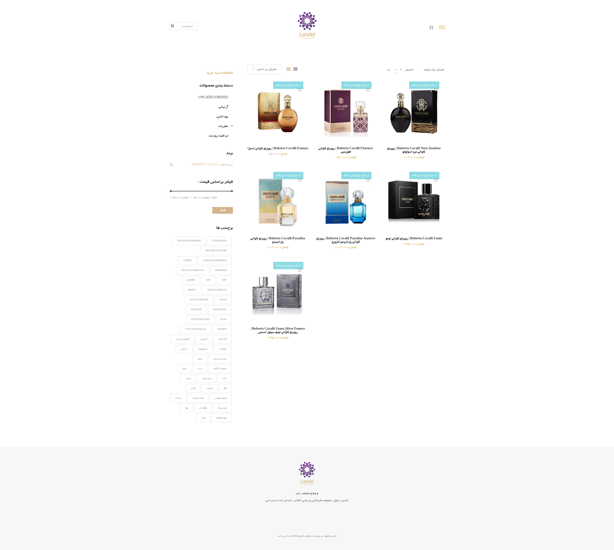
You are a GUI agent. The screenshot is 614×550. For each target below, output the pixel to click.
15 (388, 70)
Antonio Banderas (189, 241)
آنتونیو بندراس (182, 339)
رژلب (200, 368)
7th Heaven (219, 241)
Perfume (196, 310)
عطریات (223, 126)
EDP (224, 280)
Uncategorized (213, 97)
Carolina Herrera (215, 260)
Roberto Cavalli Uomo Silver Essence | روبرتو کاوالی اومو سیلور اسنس (278, 330)
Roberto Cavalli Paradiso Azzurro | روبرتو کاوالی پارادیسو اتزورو (345, 240)
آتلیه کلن (222, 339)
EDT (208, 280)
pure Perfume (200, 319)
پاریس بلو (222, 408)
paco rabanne (199, 300)
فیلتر (222, 210)
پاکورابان (203, 408)
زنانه (225, 378)
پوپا (186, 408)
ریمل (184, 368)
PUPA (224, 319)
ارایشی (184, 349)
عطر (225, 388)
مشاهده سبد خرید (220, 73)
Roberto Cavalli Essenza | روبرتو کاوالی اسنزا (278, 148)
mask (223, 300)
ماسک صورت (198, 398)
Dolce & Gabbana (192, 270)
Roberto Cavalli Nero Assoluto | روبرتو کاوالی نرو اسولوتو (414, 150)
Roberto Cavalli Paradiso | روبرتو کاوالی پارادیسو (277, 240)
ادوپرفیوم (203, 349)
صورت (188, 378)
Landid (190, 280)
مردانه (178, 398)
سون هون (206, 378)
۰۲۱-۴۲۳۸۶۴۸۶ (307, 494)
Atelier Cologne (216, 251)
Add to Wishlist (299, 89)
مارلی (193, 388)
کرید (203, 418)
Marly (192, 290)
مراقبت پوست (218, 136)
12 (395, 70)
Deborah (221, 270)
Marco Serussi (217, 290)
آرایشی (223, 107)
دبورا (200, 359)
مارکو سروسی (221, 398)
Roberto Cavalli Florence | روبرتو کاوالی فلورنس (346, 150)
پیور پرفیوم (222, 418)
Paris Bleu (220, 310)
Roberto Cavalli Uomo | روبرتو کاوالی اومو (414, 239)
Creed (187, 260)
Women (222, 329)
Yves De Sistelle (195, 329)
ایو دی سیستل (220, 359)
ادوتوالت (223, 349)
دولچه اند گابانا (220, 368)
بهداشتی (222, 117)
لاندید (209, 388)
